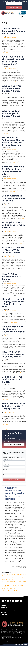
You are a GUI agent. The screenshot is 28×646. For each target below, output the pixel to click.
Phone (5, 469)
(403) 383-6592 (22, 644)
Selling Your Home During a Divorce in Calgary (12, 379)
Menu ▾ (24, 16)
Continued (5, 52)
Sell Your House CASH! (6, 603)
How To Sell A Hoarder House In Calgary (11, 276)
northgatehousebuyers (10, 37)
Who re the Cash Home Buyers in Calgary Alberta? (11, 113)
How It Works (4, 607)
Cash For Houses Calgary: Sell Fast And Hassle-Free (14, 31)
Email (5, 474)
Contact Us (3, 605)
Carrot (23, 641)
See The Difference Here (14, 444)
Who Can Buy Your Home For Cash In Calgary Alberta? (12, 88)
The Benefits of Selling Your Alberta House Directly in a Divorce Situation (13, 141)
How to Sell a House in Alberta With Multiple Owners (13, 250)
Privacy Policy (4, 614)
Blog (2, 616)
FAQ (2, 609)
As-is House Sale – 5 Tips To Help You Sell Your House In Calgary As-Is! (13, 60)
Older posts (6, 429)
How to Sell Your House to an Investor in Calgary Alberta (13, 354)
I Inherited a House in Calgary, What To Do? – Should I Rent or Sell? (13, 303)
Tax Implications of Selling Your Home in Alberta (13, 225)
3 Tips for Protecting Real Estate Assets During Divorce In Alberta (13, 170)
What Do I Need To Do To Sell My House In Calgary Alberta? (14, 406)
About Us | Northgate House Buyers (9, 610)
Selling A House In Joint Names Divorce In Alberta (13, 198)
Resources (3, 612)
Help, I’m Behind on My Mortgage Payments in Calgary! (13, 329)
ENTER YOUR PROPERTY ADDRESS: (13, 457)
